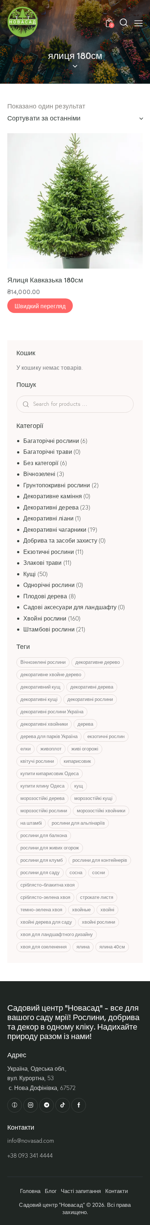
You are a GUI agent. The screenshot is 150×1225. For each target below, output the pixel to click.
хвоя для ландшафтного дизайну (56, 934)
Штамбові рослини (49, 629)
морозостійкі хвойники (101, 810)
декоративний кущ (40, 686)
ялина (83, 946)
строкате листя (96, 897)
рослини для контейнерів (99, 860)
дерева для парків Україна (49, 736)
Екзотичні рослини (48, 551)
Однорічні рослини (49, 584)
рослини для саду (40, 872)
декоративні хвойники (44, 724)
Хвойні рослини (44, 618)
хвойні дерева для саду (46, 922)
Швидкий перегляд (40, 306)
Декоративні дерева (51, 507)
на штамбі (31, 823)
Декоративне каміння (52, 496)
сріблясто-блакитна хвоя (47, 884)
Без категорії (40, 463)
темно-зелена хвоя (41, 909)
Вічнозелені (39, 473)
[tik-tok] (62, 1105)
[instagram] (30, 1105)
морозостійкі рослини (43, 810)
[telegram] (46, 1105)
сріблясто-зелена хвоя (45, 897)
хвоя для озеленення (43, 946)
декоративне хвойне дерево (50, 674)
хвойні (107, 909)
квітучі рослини (37, 761)
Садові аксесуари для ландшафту (70, 607)
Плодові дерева (45, 596)
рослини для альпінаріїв (78, 823)
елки (25, 748)
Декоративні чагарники (54, 529)
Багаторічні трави (47, 451)
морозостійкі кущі (93, 798)
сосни (98, 872)
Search (38, 404)
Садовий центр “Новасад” (51, 1204)
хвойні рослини (98, 922)
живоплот (51, 748)
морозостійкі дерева (42, 798)
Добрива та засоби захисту (60, 540)
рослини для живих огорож (49, 847)
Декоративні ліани (48, 518)
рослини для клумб (41, 860)
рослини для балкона (43, 835)
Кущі (29, 574)
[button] (138, 22)
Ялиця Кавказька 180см (45, 279)
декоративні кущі (39, 699)
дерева (85, 724)
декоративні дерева (91, 686)
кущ (78, 785)
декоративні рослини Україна (51, 711)
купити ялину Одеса (42, 785)
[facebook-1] (78, 1105)
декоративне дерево (97, 662)
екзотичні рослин (106, 736)
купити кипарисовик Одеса (49, 773)
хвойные (81, 909)
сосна (76, 872)
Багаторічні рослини (51, 440)
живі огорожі (84, 748)
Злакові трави (42, 562)
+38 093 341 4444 (30, 1155)
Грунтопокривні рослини (56, 485)
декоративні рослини (90, 699)
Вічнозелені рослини (43, 662)
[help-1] (14, 1105)
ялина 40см (112, 946)
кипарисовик (77, 761)
